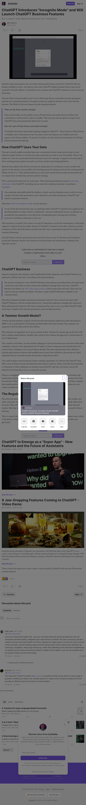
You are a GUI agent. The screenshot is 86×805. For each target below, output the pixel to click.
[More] (61, 421)
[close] (64, 378)
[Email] (43, 421)
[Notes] (52, 421)
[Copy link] (24, 421)
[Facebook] (33, 421)
